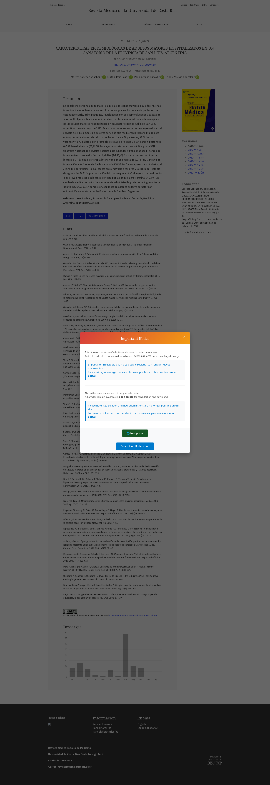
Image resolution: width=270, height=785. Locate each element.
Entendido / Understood (135, 446)
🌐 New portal (135, 433)
